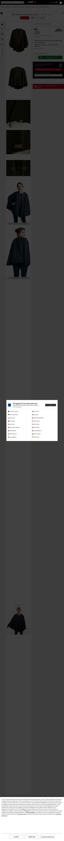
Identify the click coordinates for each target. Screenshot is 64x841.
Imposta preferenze (47, 837)
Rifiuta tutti (31, 837)
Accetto (16, 837)
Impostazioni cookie (21, 814)
